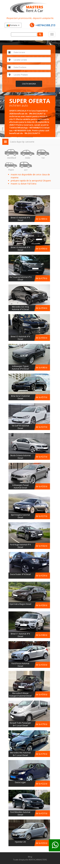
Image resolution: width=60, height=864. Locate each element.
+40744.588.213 (45, 25)
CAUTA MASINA (29, 83)
